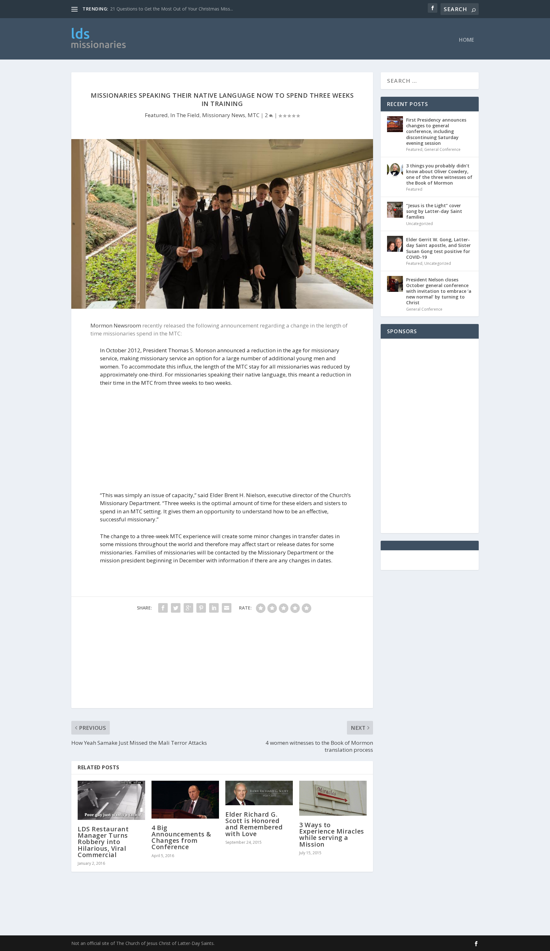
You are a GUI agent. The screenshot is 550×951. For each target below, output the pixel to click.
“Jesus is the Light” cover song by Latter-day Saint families (434, 211)
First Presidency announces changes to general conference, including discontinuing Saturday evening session (436, 131)
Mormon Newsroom (115, 325)
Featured (156, 115)
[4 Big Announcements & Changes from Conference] (185, 800)
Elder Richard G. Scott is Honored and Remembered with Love (254, 824)
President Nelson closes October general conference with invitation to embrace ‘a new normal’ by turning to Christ (438, 291)
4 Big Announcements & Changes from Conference (181, 837)
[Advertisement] (290, 39)
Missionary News (223, 115)
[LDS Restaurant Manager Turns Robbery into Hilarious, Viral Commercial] (111, 800)
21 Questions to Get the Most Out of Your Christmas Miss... (171, 9)
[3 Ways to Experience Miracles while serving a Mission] (333, 798)
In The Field (185, 115)
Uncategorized (419, 223)
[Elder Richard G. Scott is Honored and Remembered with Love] (259, 793)
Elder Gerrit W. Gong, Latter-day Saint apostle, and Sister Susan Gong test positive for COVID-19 (438, 248)
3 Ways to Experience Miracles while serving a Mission (331, 835)
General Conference (442, 149)
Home (466, 40)
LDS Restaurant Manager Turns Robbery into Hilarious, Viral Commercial (103, 842)
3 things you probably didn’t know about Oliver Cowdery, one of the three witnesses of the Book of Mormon (439, 174)
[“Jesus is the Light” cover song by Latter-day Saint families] (395, 210)
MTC (253, 115)
